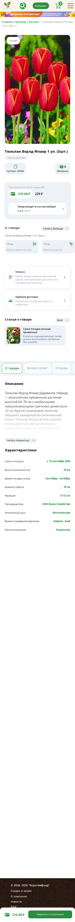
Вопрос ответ (37, 368)
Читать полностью (18, 440)
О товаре (12, 368)
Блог (60, 320)
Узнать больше (53, 228)
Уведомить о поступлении (50, 914)
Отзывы (61, 368)
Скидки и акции (21, 891)
